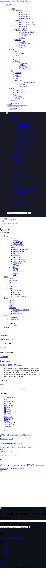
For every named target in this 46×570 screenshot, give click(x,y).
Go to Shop (4, 357)
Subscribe (24, 527)
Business (7, 401)
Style (6, 421)
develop (37, 465)
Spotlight (7, 419)
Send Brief (3, 348)
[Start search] (29, 213)
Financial (7, 407)
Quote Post (5, 361)
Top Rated (7, 424)
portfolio (3, 469)
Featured (7, 405)
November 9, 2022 (6, 439)
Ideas (6, 409)
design (30, 464)
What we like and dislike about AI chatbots (11, 443)
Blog (6, 399)
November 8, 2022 (6, 451)
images (42, 465)
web (21, 468)
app (5, 465)
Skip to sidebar (16, 1)
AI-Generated (9, 397)
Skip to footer (25, 1)
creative (23, 465)
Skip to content (5, 1)
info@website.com (6, 339)
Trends (6, 426)
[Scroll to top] (1, 569)
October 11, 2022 (6, 365)
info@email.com (5, 563)
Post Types (8, 417)
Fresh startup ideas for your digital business (11, 455)
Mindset (7, 411)
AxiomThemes (5, 567)
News (6, 415)
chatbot (16, 465)
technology (12, 468)
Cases (6, 403)
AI (1, 464)
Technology (8, 423)
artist (9, 464)
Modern (7, 413)
